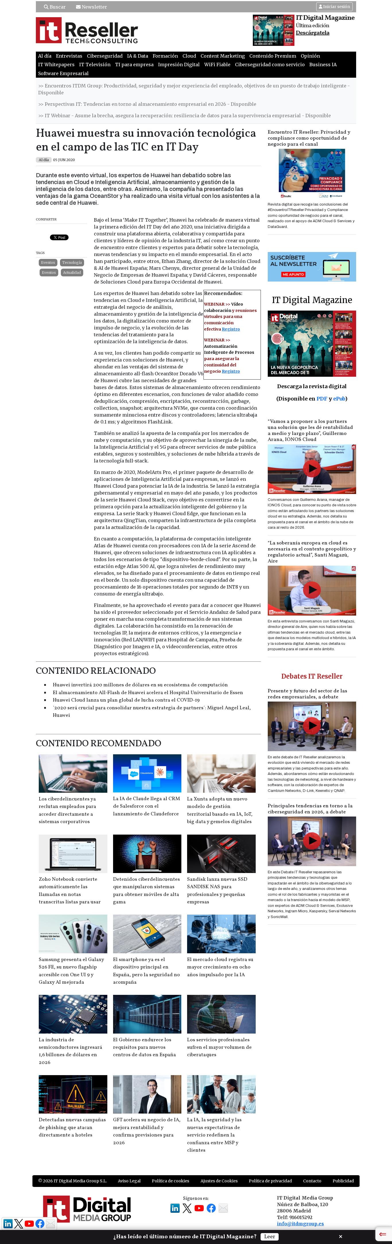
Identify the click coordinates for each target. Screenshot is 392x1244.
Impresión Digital (179, 64)
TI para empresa (134, 64)
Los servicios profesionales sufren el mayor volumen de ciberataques (219, 1047)
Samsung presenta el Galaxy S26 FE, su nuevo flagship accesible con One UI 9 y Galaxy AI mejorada (71, 971)
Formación (165, 56)
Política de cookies (170, 1181)
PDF (322, 398)
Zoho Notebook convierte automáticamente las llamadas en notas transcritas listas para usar (70, 891)
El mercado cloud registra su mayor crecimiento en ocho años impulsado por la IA (220, 967)
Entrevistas (69, 56)
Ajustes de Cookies (219, 1181)
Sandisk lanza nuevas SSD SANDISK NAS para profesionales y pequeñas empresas (217, 891)
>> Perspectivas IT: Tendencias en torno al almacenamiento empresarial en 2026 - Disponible (147, 104)
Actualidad (72, 272)
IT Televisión (94, 64)
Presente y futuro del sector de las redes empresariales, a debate (307, 694)
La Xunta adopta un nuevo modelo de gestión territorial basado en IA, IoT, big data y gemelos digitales (220, 810)
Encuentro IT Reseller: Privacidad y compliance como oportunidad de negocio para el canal (309, 138)
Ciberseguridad (105, 56)
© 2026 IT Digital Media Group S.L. (72, 1181)
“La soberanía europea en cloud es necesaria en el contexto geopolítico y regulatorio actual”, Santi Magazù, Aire (312, 552)
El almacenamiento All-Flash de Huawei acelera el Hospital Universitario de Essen (148, 692)
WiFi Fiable (217, 64)
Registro (231, 329)
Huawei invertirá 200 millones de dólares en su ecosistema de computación (140, 685)
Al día (44, 56)
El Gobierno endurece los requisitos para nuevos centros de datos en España (144, 1047)
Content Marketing (223, 56)
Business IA (323, 64)
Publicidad (343, 1181)
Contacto (312, 1181)
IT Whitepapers (56, 64)
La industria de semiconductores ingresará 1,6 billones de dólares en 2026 (70, 1051)
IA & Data (137, 56)
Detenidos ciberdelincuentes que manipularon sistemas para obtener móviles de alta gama (146, 891)
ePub (339, 398)
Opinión (310, 56)
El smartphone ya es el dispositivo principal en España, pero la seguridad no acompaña (146, 971)
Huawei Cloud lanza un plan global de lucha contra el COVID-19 (126, 700)
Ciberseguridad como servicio (270, 64)
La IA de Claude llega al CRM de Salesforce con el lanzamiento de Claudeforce (146, 806)
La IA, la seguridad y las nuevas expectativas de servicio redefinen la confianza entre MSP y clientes (214, 1135)
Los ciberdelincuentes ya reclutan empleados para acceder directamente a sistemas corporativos (67, 810)
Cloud (189, 56)
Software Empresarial (63, 73)
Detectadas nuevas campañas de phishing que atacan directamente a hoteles (72, 1127)
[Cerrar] (340, 1236)
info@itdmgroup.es (300, 1224)
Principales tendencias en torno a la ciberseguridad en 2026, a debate (310, 809)
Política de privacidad (270, 1181)
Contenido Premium (272, 56)
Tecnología (72, 262)
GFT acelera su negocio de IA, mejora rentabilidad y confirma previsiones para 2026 (147, 1131)
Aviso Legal (129, 1181)
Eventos (48, 262)
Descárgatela (312, 33)
